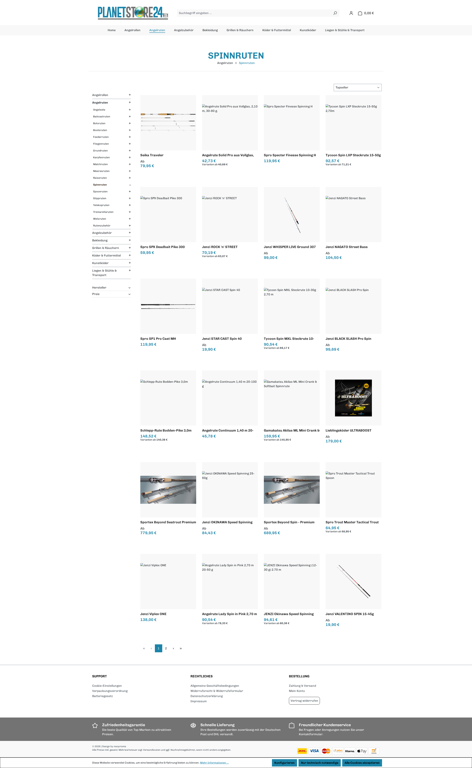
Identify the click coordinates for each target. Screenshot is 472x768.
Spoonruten (100, 191)
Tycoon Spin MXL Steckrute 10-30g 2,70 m (289, 339)
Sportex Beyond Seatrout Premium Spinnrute (168, 522)
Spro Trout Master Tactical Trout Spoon (352, 522)
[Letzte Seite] (180, 648)
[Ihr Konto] (351, 13)
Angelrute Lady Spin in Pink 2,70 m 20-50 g (229, 614)
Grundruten (100, 150)
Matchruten (100, 164)
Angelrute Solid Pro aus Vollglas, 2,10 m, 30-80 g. (228, 155)
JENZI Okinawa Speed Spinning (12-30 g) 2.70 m (289, 614)
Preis (96, 294)
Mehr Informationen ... (214, 762)
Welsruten (99, 218)
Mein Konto (297, 691)
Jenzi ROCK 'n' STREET (220, 247)
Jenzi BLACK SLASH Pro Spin (348, 339)
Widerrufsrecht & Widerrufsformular (216, 691)
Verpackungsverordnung (110, 691)
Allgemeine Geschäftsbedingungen (214, 685)
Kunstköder (100, 263)
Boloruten (99, 123)
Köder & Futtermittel (106, 255)
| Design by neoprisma (113, 746)
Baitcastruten (101, 116)
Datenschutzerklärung (206, 696)
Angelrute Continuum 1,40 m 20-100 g (228, 430)
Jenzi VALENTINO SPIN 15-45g (350, 614)
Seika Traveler (152, 155)
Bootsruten (100, 130)
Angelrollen (100, 95)
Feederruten (101, 137)
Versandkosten (151, 749)
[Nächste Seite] (173, 648)
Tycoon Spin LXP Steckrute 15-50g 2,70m (353, 155)
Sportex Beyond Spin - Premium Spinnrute (289, 522)
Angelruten (100, 102)
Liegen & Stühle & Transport (104, 273)
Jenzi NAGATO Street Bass (347, 247)
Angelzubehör (102, 233)
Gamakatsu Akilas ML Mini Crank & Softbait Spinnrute (292, 430)
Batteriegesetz (102, 696)
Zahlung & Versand (302, 685)
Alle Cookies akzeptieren (362, 762)
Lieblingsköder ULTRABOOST (349, 430)
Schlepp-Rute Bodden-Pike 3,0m (166, 430)
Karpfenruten (101, 157)
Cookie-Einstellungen (107, 685)
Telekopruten (101, 205)
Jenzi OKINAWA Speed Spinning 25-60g (227, 522)
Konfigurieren (284, 762)
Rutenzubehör (101, 225)
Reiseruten (100, 177)
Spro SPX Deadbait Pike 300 (162, 247)
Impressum (198, 701)
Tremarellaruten (103, 212)
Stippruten (99, 198)
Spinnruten (100, 184)
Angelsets (99, 109)
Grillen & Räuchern (105, 248)
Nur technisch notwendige (319, 762)
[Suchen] (335, 13)
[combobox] (254, 13)
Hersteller (99, 287)
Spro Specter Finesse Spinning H (290, 155)
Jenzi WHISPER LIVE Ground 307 (290, 247)
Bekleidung (99, 240)
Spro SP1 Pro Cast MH (158, 339)
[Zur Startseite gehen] (133, 13)
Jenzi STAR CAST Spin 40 (222, 339)
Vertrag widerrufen (304, 700)
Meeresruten (101, 171)
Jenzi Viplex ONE (153, 614)
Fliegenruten (101, 143)
